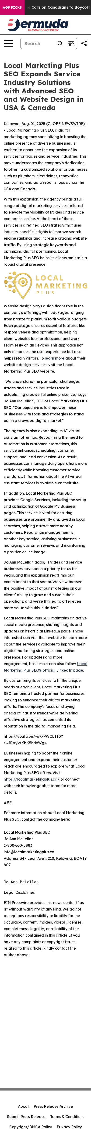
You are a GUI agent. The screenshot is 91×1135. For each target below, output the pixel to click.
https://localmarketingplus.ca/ (32, 779)
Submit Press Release (26, 1116)
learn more (54, 358)
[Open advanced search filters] (71, 43)
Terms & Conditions (67, 1116)
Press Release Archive (53, 1106)
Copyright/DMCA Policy (30, 1127)
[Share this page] (84, 43)
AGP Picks (12, 7)
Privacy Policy (69, 1127)
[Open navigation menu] (8, 43)
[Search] (60, 43)
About (23, 1106)
